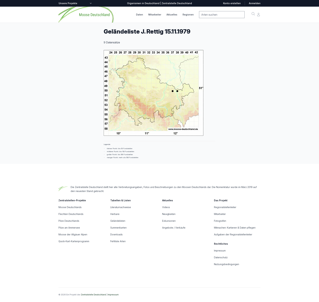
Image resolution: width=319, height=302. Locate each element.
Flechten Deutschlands (70, 214)
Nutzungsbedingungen (226, 264)
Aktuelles (171, 14)
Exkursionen (169, 220)
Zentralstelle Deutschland (93, 294)
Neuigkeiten (168, 214)
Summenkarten (118, 227)
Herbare (114, 214)
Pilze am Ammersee (69, 227)
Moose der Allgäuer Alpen (72, 234)
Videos (166, 207)
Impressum (220, 250)
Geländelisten (117, 220)
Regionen (188, 14)
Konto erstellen (232, 3)
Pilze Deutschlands (68, 220)
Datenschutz (221, 257)
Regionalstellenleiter (225, 207)
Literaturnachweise (120, 207)
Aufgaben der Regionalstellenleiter (233, 234)
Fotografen (220, 220)
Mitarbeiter (154, 14)
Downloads (116, 234)
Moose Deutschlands (70, 207)
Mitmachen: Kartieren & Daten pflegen (235, 227)
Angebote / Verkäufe (173, 227)
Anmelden (255, 3)
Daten (139, 14)
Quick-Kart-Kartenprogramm (73, 241)
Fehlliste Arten (118, 241)
